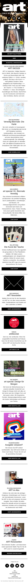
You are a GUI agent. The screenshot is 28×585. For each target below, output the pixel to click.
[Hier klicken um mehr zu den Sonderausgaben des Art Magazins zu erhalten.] (14, 191)
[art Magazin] (14, 8)
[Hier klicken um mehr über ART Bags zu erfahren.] (14, 249)
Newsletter (14, 572)
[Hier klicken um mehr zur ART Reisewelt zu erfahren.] (14, 540)
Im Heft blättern (14, 54)
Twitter (19, 18)
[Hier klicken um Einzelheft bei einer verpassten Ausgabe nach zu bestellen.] (14, 437)
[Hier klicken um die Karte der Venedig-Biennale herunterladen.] (14, 129)
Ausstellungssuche (14, 62)
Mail (22, 566)
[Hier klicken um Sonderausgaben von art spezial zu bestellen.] (14, 385)
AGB (15, 575)
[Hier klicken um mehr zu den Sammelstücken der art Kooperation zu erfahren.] (14, 492)
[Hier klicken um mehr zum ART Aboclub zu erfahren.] (14, 335)
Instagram (14, 18)
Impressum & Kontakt (15, 573)
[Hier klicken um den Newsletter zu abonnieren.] (14, 294)
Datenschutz (15, 576)
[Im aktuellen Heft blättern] (14, 51)
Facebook (9, 18)
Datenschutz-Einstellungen (14, 578)
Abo (14, 58)
